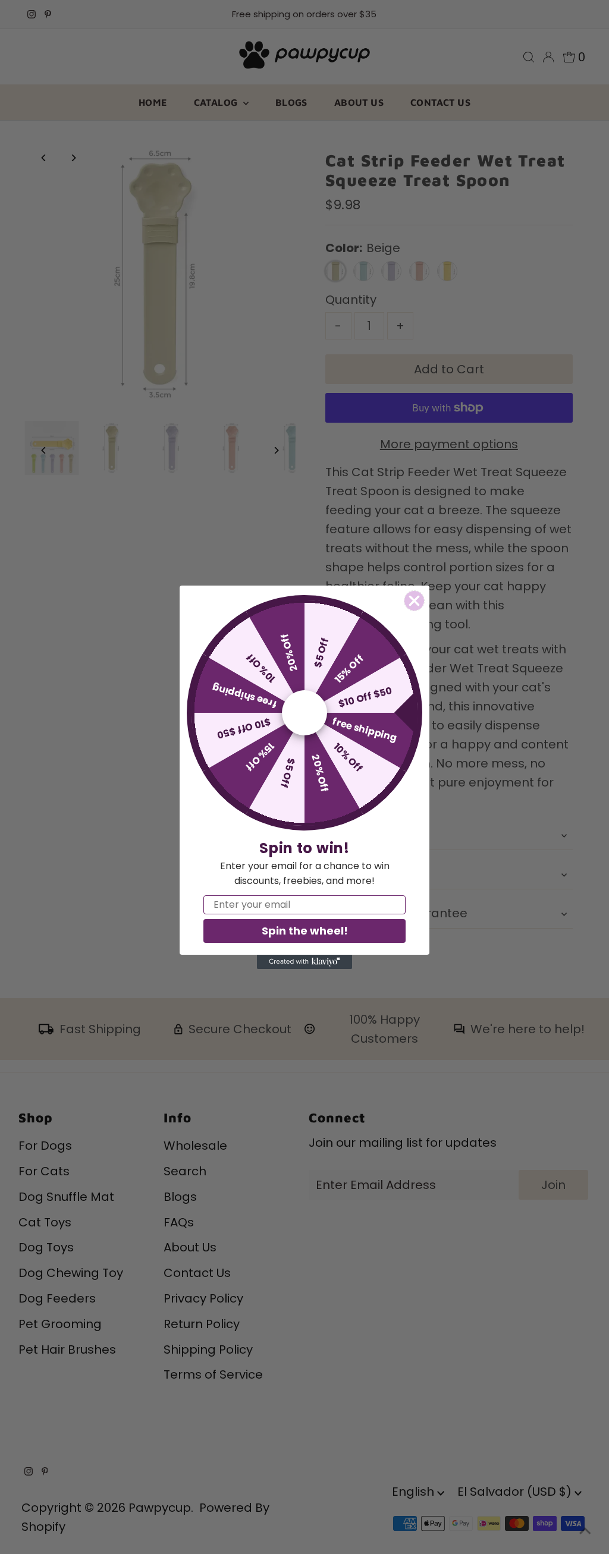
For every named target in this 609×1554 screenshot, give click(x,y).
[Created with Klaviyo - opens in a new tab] (304, 962)
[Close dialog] (414, 600)
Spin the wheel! (305, 930)
